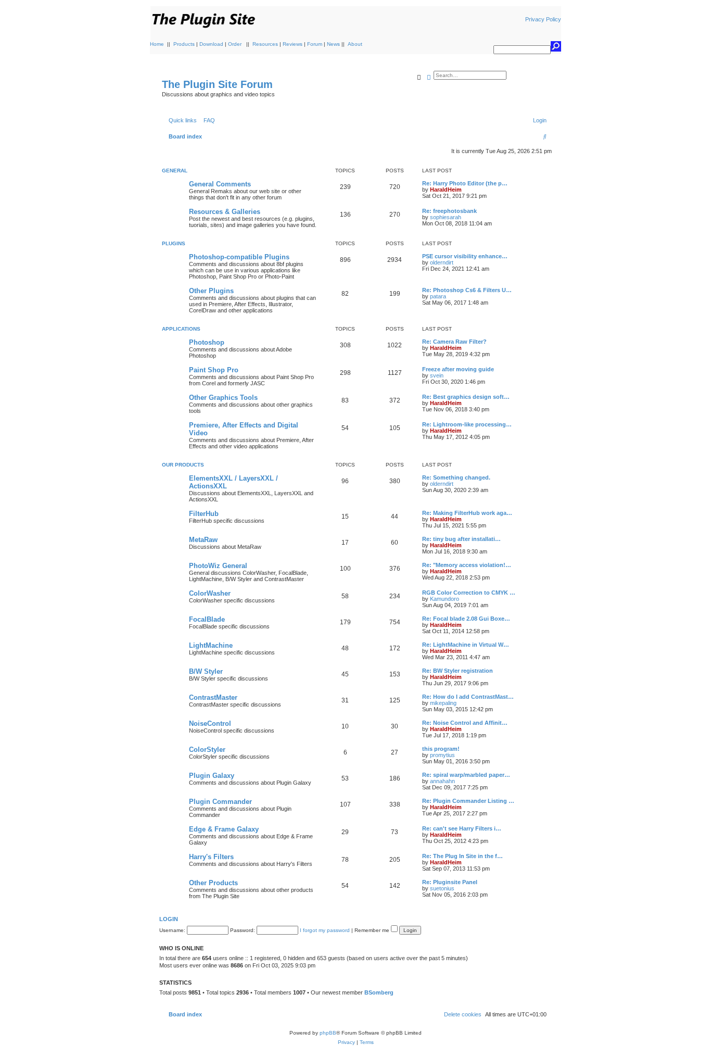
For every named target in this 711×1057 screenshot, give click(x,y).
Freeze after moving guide (458, 369)
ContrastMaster (213, 697)
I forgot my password (325, 930)
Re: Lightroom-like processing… (467, 424)
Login (168, 919)
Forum (314, 44)
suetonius (442, 888)
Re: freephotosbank (449, 211)
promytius (442, 755)
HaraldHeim (446, 189)
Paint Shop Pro (213, 370)
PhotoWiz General (218, 566)
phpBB (328, 1033)
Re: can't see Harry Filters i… (461, 828)
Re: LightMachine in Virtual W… (465, 644)
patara (438, 296)
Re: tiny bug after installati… (461, 539)
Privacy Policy (543, 19)
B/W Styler (206, 671)
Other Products (213, 883)
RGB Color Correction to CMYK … (468, 592)
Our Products (183, 465)
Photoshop (206, 342)
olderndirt (441, 262)
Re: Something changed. (456, 477)
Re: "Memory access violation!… (466, 565)
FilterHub (204, 514)
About (355, 44)
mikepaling (443, 703)
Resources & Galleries (224, 212)
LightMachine (211, 645)
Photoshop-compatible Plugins (239, 257)
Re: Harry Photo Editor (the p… (464, 183)
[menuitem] (207, 120)
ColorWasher (210, 593)
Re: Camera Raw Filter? (454, 341)
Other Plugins (211, 291)
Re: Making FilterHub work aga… (467, 513)
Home (157, 44)
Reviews (292, 44)
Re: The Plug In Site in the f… (462, 856)
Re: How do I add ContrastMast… (468, 697)
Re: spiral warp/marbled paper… (466, 775)
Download (211, 44)
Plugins (173, 243)
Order (235, 44)
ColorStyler (207, 749)
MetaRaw (203, 540)
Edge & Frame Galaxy (224, 829)
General (174, 170)
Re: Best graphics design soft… (466, 397)
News (333, 44)
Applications (181, 329)
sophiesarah (445, 217)
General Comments (220, 184)
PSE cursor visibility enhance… (464, 256)
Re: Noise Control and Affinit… (464, 723)
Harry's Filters (211, 857)
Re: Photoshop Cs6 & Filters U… (467, 290)
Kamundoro (444, 599)
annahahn (442, 781)
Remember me (372, 930)
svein (436, 375)
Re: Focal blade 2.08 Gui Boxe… (466, 618)
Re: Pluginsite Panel (449, 882)
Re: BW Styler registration (457, 671)
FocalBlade (207, 619)
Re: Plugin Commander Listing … (468, 801)
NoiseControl (210, 723)
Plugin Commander (220, 802)
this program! (441, 749)
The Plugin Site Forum (217, 84)
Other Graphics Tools (223, 397)
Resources (265, 44)
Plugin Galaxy (211, 775)
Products (184, 44)
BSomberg (378, 992)
